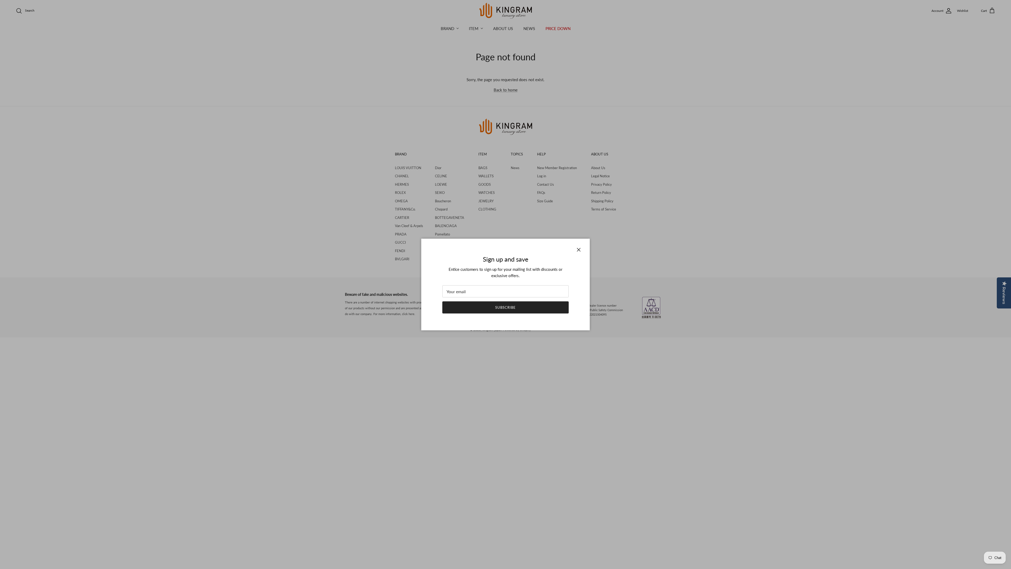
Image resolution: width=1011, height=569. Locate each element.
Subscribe (505, 307)
